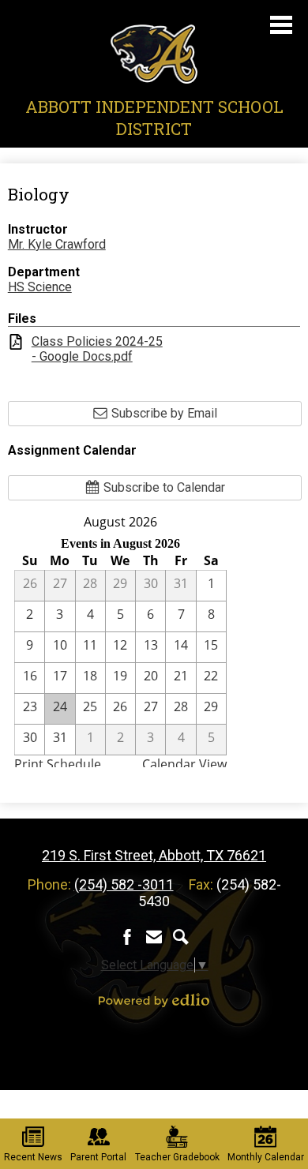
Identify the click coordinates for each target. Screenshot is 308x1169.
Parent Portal (98, 1157)
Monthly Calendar (265, 1157)
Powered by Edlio (154, 1000)
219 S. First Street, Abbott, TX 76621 (154, 855)
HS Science (40, 286)
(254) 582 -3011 (124, 884)
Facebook (127, 937)
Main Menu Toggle (281, 25)
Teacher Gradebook (177, 1157)
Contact (154, 937)
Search (181, 937)
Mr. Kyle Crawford (57, 244)
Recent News (33, 1157)
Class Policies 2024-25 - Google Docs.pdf (97, 349)
